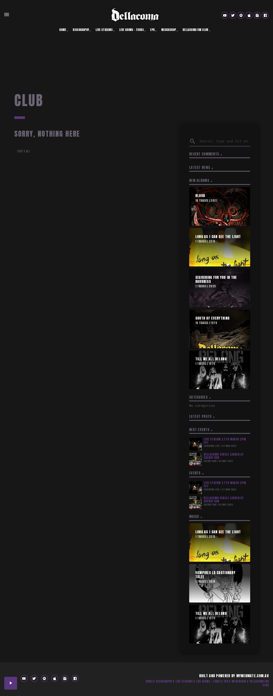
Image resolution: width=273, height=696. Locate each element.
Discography (81, 30)
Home (62, 30)
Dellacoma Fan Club (195, 30)
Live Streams (104, 30)
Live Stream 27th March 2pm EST (225, 441)
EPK (152, 30)
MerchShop (168, 30)
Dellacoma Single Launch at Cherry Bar (224, 456)
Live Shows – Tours (131, 30)
